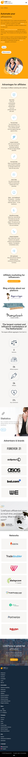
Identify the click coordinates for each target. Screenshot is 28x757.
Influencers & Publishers (6, 738)
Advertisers (3, 691)
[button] (26, 2)
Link (7, 2)
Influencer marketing (5, 687)
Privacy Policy (4, 725)
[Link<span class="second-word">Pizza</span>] (2, 2)
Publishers (3, 674)
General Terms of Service (6, 727)
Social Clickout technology (11, 29)
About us (2, 717)
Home (2, 7)
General (2, 736)
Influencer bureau (4, 699)
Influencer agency (4, 697)
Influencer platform (5, 695)
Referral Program (4, 729)
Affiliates (2, 693)
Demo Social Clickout (5, 731)
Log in (2, 680)
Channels (3, 676)
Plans (2, 721)
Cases (2, 723)
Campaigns (3, 678)
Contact (2, 719)
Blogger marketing (4, 703)
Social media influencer (5, 701)
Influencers (3, 672)
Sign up (2, 682)
